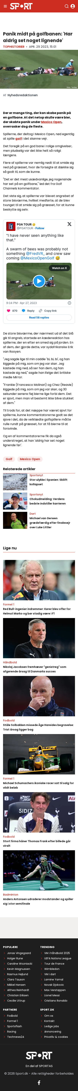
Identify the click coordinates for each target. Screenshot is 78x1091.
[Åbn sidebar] (5, 6)
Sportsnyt (36, 475)
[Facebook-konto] (39, 1082)
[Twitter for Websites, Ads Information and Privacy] (69, 303)
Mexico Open (51, 122)
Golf (9, 459)
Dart (33, 514)
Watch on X (59, 268)
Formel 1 (8, 604)
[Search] (66, 6)
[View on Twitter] (69, 226)
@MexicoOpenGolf (37, 258)
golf (18, 138)
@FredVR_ (35, 253)
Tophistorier (13, 47)
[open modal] (72, 6)
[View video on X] (39, 281)
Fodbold (9, 720)
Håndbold (10, 662)
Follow (39, 228)
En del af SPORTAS (39, 1066)
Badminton (10, 894)
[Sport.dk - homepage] (21, 6)
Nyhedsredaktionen (23, 95)
